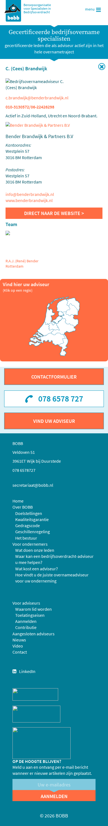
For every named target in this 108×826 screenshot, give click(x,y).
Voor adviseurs (26, 603)
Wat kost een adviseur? (36, 568)
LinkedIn (27, 671)
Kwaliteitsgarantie (32, 519)
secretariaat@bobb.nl (32, 485)
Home (18, 501)
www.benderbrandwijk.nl (29, 200)
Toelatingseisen (30, 615)
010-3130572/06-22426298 (30, 107)
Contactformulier (54, 377)
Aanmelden (26, 621)
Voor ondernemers (30, 544)
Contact (19, 652)
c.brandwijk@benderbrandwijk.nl (37, 97)
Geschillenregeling (32, 531)
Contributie (26, 627)
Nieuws (19, 640)
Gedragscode (27, 525)
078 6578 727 (60, 398)
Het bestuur (26, 538)
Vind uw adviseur (54, 421)
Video (17, 646)
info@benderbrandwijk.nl (30, 194)
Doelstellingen (28, 513)
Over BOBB (22, 507)
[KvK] (35, 693)
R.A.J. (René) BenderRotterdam (22, 263)
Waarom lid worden (33, 609)
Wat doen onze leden (34, 550)
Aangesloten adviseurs (33, 633)
